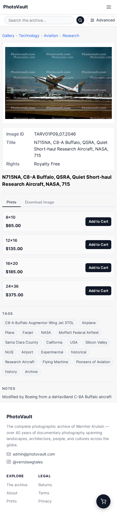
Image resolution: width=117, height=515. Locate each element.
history (11, 371)
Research (71, 35)
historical (78, 352)
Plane (9, 332)
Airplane (89, 323)
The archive (17, 484)
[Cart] (103, 501)
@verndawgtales (28, 462)
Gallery (8, 35)
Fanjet (28, 332)
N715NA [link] (11, 177)
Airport (27, 352)
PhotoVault (15, 7)
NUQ (9, 352)
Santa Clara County (21, 342)
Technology (29, 35)
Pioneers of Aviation (93, 362)
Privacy (45, 501)
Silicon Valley (96, 342)
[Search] (80, 20)
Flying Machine (55, 362)
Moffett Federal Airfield (78, 332)
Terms (43, 493)
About (12, 493)
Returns (45, 484)
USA (74, 342)
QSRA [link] (63, 177)
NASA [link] (53, 184)
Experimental (52, 352)
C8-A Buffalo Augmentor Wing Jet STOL (39, 323)
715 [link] (66, 184)
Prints (11, 202)
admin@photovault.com (34, 454)
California (54, 342)
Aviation (51, 35)
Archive (31, 371)
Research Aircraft (20, 362)
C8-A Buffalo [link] (38, 177)
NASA (46, 332)
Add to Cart (98, 221)
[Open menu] (109, 7)
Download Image (39, 202)
